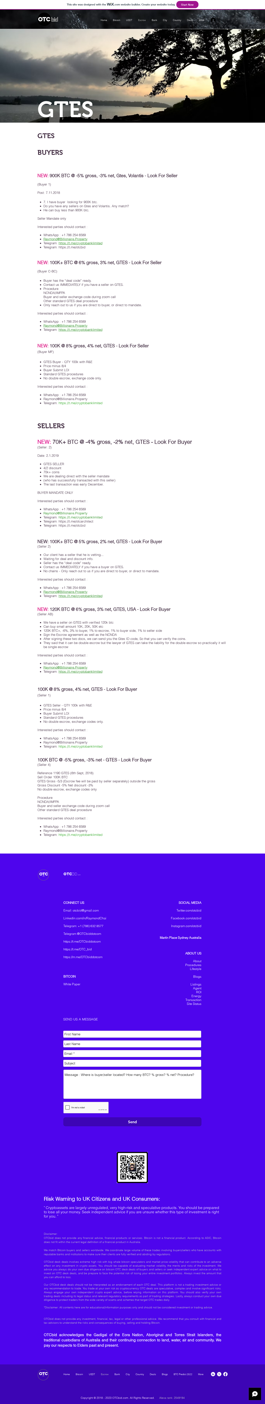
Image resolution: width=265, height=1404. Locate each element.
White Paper (71, 984)
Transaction (193, 1000)
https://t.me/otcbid (72, 247)
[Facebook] (225, 1374)
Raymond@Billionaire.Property (65, 239)
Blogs (197, 976)
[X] (219, 1374)
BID (74, 874)
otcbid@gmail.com (86, 910)
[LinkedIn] (213, 1374)
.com (79, 875)
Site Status (194, 1004)
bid (54, 19)
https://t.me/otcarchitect (76, 521)
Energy (196, 996)
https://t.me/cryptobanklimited (80, 243)
